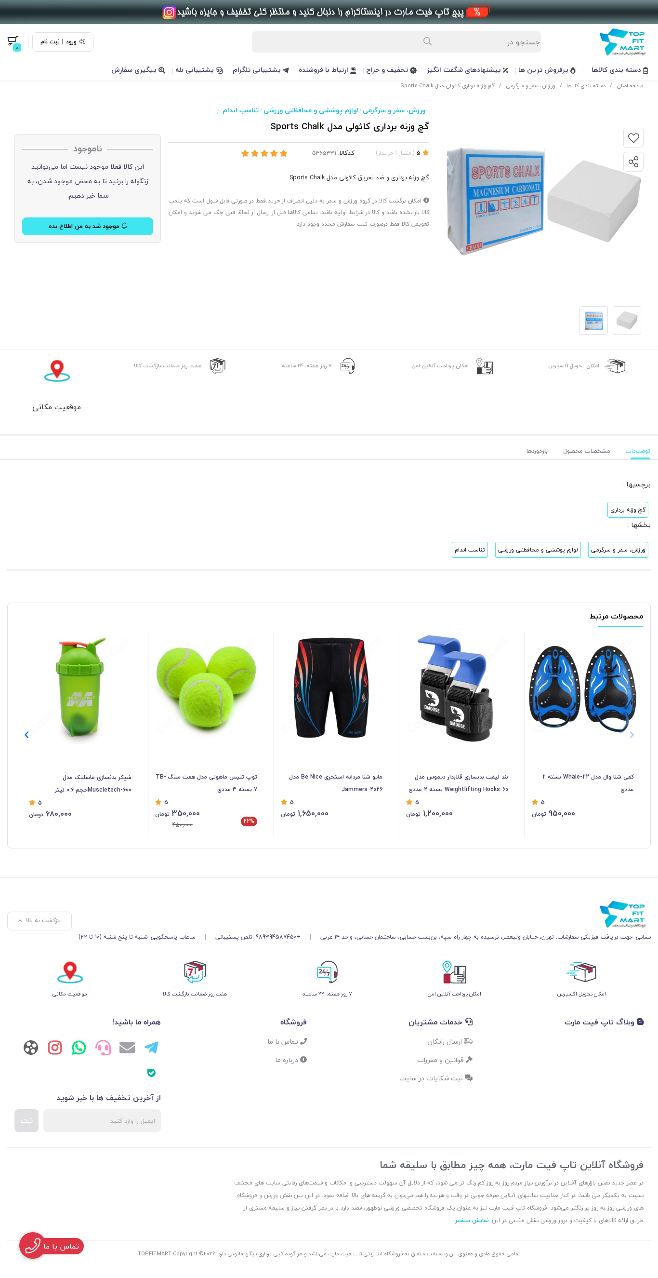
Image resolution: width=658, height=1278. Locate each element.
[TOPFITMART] (329, 12)
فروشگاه (293, 1022)
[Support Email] (127, 1049)
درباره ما (287, 1060)
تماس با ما (283, 1042)
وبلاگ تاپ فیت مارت (601, 1022)
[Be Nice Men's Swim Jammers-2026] (332, 687)
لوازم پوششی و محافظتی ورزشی (310, 110)
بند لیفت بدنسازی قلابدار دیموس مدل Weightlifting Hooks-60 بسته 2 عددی (458, 783)
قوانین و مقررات (441, 1060)
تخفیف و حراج (388, 70)
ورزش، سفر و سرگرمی (530, 85)
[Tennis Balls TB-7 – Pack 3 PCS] (206, 687)
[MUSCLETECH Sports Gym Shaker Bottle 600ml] (80, 688)
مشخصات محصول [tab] (586, 451)
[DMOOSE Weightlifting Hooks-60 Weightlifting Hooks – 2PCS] (457, 687)
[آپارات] (30, 1049)
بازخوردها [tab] (537, 451)
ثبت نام (50, 42)
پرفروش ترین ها (544, 70)
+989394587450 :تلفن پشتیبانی (258, 937)
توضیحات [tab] (638, 451)
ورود (71, 42)
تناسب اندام (241, 110)
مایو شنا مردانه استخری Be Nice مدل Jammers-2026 (335, 783)
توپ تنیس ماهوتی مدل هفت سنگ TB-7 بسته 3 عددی (206, 783)
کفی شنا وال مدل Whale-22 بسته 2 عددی (588, 783)
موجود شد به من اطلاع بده (85, 226)
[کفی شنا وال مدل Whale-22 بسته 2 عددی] (583, 687)
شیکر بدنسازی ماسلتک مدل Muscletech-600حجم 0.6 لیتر (93, 783)
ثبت (26, 1121)
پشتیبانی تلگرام (258, 70)
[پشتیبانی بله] (151, 1072)
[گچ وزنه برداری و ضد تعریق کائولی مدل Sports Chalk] (365, 914)
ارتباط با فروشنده (324, 70)
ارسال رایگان (445, 1042)
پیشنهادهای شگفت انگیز (465, 70)
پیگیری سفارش (134, 70)
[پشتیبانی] (103, 1049)
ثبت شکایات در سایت (432, 1078)
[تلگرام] (151, 1049)
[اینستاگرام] (55, 1049)
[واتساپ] (79, 1049)
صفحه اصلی (630, 85)
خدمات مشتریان (436, 1022)
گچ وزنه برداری (627, 510)
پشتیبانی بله (195, 70)
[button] (26, 734)
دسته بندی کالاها (617, 70)
